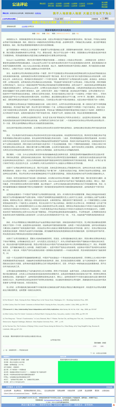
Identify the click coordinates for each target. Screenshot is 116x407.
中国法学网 (71, 390)
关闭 (101, 346)
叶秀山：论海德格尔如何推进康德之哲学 (17, 377)
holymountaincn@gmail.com (53, 400)
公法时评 (74, 6)
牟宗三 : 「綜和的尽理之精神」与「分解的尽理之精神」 (22, 379)
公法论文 (82, 3)
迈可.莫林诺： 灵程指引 (11, 367)
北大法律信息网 (49, 390)
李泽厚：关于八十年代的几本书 (14, 382)
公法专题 (66, 3)
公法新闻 (82, 6)
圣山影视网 (88, 390)
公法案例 (74, 3)
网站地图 (105, 7)
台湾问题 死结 (55, 340)
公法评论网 (7, 390)
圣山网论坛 (17, 390)
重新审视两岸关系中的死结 (20, 336)
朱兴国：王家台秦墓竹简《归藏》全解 (16, 360)
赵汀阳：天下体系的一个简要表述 (15, 369)
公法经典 (59, 3)
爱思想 (97, 390)
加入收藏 (105, 2)
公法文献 (90, 3)
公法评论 (51, 3)
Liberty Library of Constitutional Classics (16, 393)
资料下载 (51, 6)
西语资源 (59, 6)
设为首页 (105, 4)
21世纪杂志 (105, 390)
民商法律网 (61, 390)
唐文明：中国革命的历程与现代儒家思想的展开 (19, 374)
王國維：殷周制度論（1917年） (14, 365)
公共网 (80, 390)
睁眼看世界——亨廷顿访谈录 (18, 350)
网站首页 (43, 3)
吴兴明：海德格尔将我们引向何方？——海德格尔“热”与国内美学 (25, 372)
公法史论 (66, 6)
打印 (94, 346)
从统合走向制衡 (101, 353)
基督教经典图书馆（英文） (33, 390)
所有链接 (109, 387)
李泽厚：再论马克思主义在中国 (14, 362)
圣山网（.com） (37, 393)
